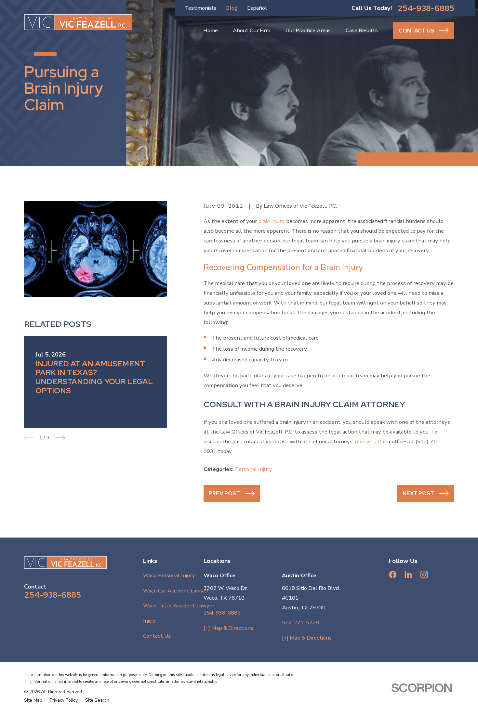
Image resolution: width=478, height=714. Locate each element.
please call (368, 441)
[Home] (78, 22)
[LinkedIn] (408, 574)
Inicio (149, 621)
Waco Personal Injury (169, 575)
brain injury (271, 221)
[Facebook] (392, 574)
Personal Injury (253, 469)
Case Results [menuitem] (362, 30)
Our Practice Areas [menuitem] (308, 30)
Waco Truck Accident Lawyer (178, 605)
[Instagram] (424, 574)
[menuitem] (33, 700)
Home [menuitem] (210, 30)
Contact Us (157, 636)
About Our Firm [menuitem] (251, 30)
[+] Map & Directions (228, 628)
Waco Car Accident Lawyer (175, 590)
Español (257, 8)
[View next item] (60, 438)
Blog (231, 8)
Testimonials (200, 8)
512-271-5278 (300, 622)
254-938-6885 (425, 8)
